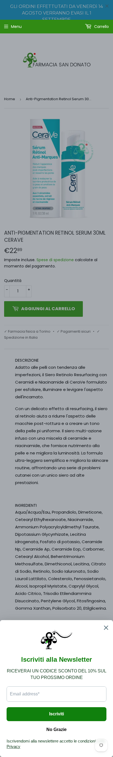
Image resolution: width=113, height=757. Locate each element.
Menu (16, 26)
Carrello (101, 26)
